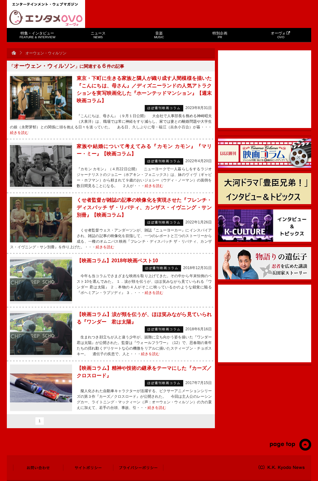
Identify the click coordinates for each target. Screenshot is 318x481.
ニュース (98, 35)
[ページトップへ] (290, 449)
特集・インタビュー (37, 35)
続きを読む (19, 133)
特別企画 (219, 35)
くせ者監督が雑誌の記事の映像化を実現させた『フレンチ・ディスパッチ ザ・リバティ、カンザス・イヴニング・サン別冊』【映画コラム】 (144, 207)
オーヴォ (278, 35)
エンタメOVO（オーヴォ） (46, 18)
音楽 (159, 35)
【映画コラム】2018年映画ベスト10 (117, 260)
